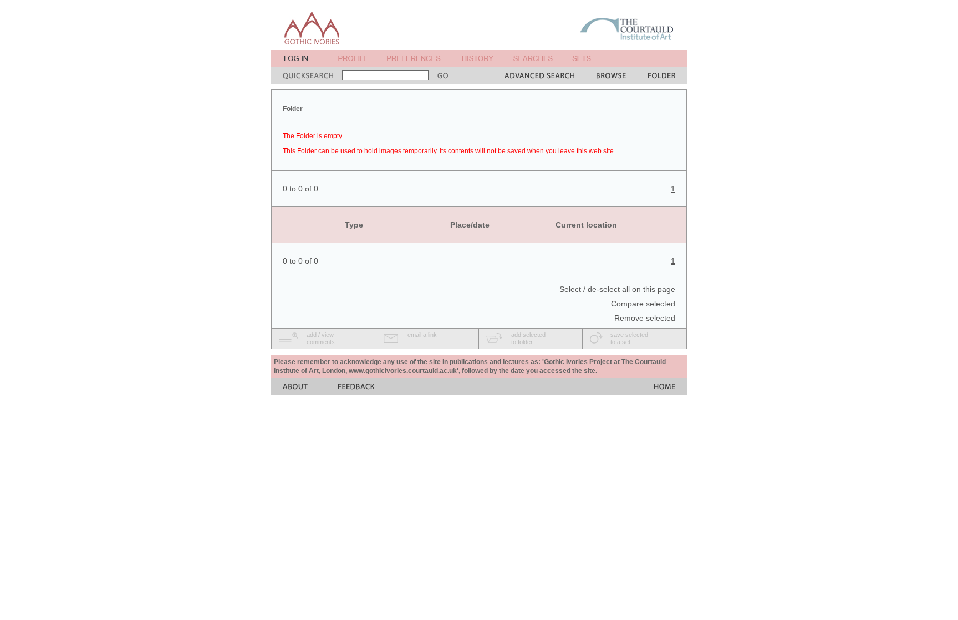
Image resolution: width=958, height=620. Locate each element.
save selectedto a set (629, 338)
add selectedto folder (528, 338)
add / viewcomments (321, 338)
